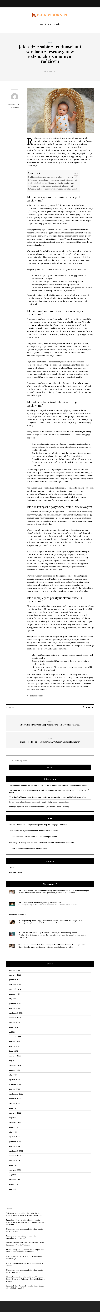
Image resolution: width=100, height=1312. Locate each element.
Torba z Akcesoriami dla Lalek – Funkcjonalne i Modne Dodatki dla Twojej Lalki (52, 945)
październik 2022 (16, 1094)
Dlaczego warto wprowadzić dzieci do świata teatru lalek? (33, 830)
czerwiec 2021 (15, 1170)
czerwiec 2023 (15, 1056)
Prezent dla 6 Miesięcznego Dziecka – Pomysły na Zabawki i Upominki (48, 933)
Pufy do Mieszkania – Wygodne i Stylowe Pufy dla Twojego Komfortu (38, 824)
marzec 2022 (14, 1127)
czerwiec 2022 (15, 1113)
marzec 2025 (14, 994)
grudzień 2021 (15, 1141)
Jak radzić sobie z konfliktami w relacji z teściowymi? (52, 183)
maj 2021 (12, 1175)
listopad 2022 (14, 1089)
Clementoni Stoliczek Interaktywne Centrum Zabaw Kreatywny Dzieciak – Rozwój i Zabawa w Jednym (25, 1279)
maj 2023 (12, 1061)
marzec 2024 (14, 1041)
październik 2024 (16, 1013)
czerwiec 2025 (15, 984)
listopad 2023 (14, 1046)
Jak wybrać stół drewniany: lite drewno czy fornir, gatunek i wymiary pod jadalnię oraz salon (47, 797)
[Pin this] (92, 707)
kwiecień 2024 (15, 1037)
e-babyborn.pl (14, 104)
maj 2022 (12, 1118)
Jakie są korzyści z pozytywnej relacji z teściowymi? (52, 186)
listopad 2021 (14, 1146)
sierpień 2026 (14, 970)
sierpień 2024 (14, 1022)
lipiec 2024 (13, 1027)
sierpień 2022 (14, 1103)
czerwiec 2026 (15, 975)
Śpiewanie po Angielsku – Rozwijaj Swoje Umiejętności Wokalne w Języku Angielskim (23, 1214)
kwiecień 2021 (14, 1179)
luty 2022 (13, 1132)
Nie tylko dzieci (15, 872)
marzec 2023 (14, 1070)
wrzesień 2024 (15, 1018)
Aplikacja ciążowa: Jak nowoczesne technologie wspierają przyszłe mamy (39, 807)
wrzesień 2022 (15, 1099)
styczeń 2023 (14, 1080)
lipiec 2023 (13, 1051)
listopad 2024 (14, 1008)
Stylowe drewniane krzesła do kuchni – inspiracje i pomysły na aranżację (39, 802)
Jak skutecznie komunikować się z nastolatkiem (28, 848)
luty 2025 (13, 999)
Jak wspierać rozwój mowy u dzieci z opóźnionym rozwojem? (21, 1237)
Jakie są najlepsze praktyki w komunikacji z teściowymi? (53, 189)
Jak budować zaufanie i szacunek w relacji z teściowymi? (53, 180)
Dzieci (50, 43)
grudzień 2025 (15, 980)
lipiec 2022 (13, 1108)
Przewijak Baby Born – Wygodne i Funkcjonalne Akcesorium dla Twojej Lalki (50, 921)
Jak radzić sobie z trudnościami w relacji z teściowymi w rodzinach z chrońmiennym (54, 890)
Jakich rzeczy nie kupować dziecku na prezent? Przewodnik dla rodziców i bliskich (25, 1250)
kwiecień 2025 (15, 989)
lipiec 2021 (13, 1165)
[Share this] (83, 707)
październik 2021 (16, 1151)
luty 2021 (12, 1189)
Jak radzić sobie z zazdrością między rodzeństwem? (40, 902)
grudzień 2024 (15, 1003)
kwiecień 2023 (15, 1065)
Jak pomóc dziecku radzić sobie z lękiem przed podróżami (33, 836)
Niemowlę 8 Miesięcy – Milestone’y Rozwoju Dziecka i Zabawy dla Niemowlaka (41, 842)
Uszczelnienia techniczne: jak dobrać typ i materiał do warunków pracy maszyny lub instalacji (48, 785)
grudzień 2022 (15, 1084)
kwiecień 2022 (15, 1122)
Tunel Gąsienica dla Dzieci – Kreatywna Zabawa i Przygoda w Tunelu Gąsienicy (25, 1244)
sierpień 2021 (14, 1160)
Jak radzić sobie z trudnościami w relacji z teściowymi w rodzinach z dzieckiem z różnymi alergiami (25, 1222)
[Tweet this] (86, 707)
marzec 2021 (14, 1184)
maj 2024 (12, 1032)
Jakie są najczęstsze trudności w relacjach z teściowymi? (53, 177)
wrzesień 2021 (15, 1156)
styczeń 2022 (14, 1137)
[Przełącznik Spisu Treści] (74, 173)
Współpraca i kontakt (50, 24)
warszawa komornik (17, 915)
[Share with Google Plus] (89, 707)
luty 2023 (13, 1075)
